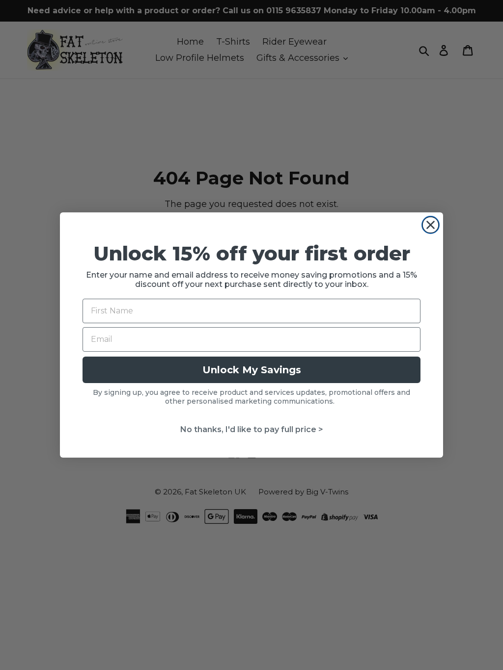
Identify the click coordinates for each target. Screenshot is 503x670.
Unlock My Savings (251, 370)
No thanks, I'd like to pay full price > (251, 429)
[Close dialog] (430, 224)
